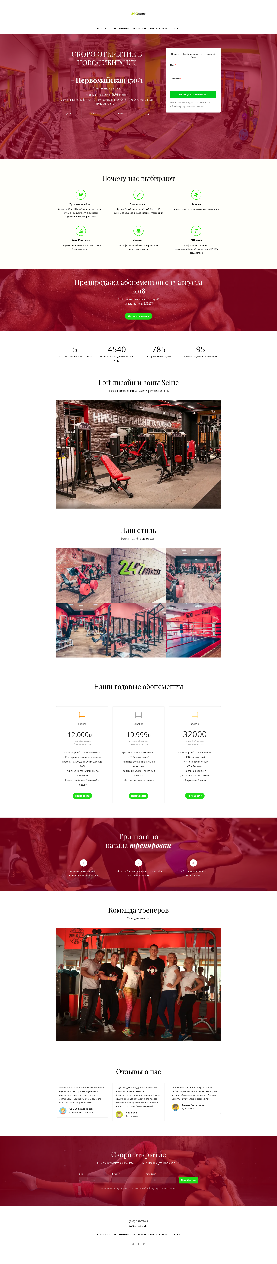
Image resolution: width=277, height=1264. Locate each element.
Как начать (140, 28)
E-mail (116, 1174)
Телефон (175, 78)
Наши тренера (158, 28)
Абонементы (121, 28)
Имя (173, 65)
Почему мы (103, 28)
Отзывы (175, 28)
